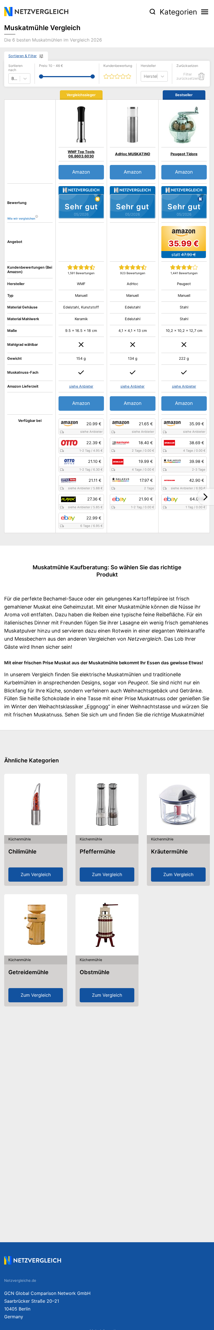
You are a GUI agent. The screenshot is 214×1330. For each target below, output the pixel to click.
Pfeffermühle (97, 851)
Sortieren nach (15, 68)
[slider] (41, 76)
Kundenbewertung (117, 66)
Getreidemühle (28, 972)
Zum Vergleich (36, 874)
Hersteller (148, 66)
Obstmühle (95, 972)
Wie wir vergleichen (21, 218)
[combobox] (144, 76)
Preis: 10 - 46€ (51, 66)
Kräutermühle (169, 851)
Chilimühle (22, 851)
